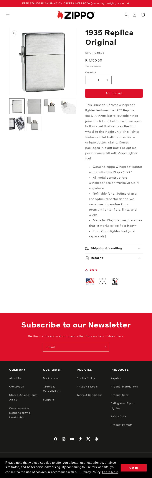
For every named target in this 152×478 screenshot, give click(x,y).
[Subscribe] (105, 347)
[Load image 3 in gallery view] (51, 106)
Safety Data (118, 416)
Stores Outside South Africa (23, 397)
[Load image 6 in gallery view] (34, 123)
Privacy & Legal (87, 386)
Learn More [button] (110, 472)
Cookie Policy (86, 378)
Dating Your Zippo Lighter (122, 405)
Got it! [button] (133, 467)
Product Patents (121, 425)
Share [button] (93, 270)
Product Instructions (124, 386)
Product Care (119, 395)
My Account (51, 378)
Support (48, 399)
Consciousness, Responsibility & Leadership (20, 413)
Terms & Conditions (89, 395)
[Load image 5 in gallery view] (17, 123)
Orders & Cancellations (52, 389)
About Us (15, 378)
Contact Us (16, 386)
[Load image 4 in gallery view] (68, 106)
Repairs (115, 378)
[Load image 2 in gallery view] (34, 106)
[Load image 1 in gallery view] (17, 106)
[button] (8, 15)
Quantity (90, 73)
